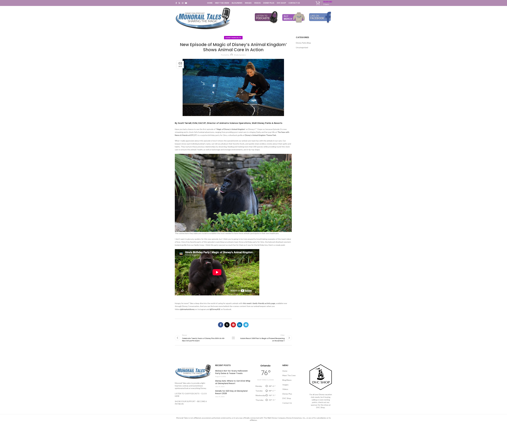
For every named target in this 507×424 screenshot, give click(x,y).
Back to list (233, 338)
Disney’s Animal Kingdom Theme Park (260, 135)
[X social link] (179, 3)
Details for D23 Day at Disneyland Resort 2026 (231, 392)
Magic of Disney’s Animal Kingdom (231, 129)
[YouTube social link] (186, 3)
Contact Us (287, 403)
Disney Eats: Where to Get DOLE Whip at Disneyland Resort (232, 382)
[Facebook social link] (176, 3)
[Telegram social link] (246, 324)
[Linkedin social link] (239, 324)
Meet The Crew (289, 375)
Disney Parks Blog (233, 38)
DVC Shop (286, 398)
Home (284, 371)
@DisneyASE (215, 309)
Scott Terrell (184, 123)
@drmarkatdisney (187, 309)
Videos (285, 389)
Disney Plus (287, 394)
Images (285, 385)
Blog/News (287, 380)
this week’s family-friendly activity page (259, 303)
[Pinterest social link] (233, 324)
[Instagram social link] (182, 3)
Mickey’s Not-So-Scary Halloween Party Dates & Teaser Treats (231, 372)
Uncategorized (302, 47)
